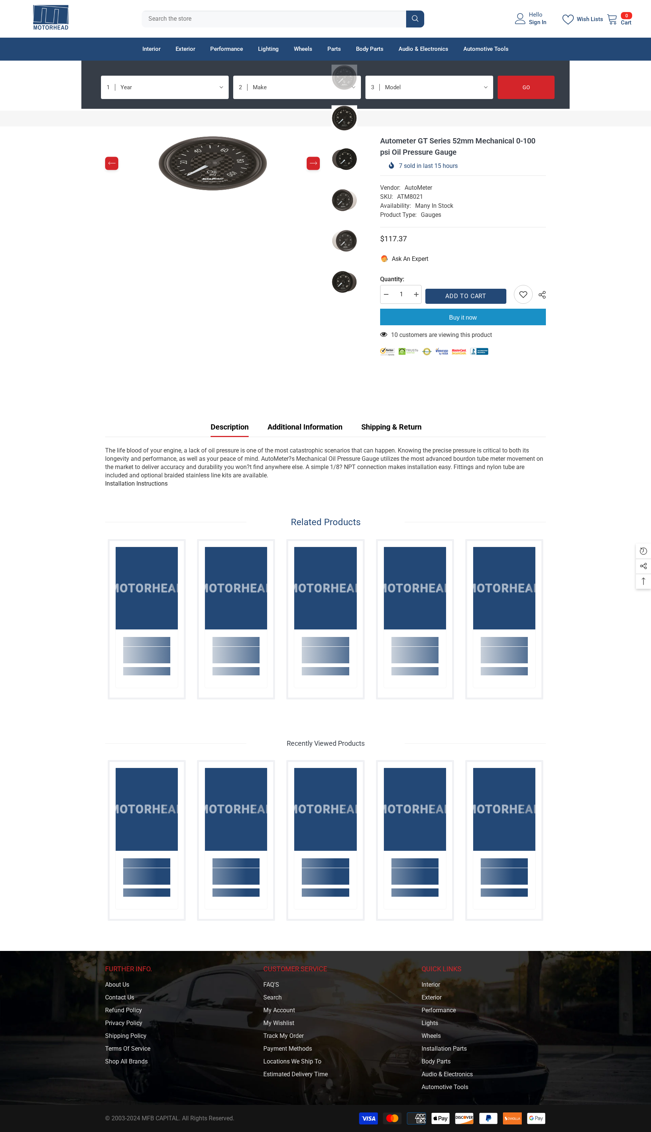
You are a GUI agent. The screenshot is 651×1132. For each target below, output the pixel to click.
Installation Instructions (136, 483)
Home (113, 118)
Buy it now (463, 317)
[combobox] (274, 19)
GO (526, 87)
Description (230, 426)
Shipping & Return (391, 426)
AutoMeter (418, 187)
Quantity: (392, 279)
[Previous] (111, 163)
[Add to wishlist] (523, 294)
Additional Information (304, 426)
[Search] (283, 19)
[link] (146, 655)
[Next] (313, 163)
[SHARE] (539, 295)
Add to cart (467, 296)
